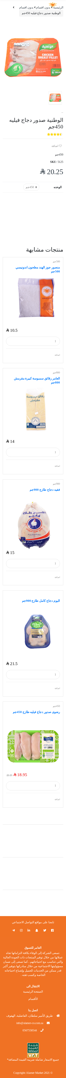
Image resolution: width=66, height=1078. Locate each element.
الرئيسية (58, 7)
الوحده (58, 187)
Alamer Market (34, 1072)
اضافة (55, 146)
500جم (56, 261)
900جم (56, 483)
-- (62, 112)
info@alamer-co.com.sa (29, 1023)
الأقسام (33, 998)
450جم (56, 706)
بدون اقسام (26, 7)
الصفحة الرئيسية (33, 991)
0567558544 (30, 1030)
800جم (56, 372)
